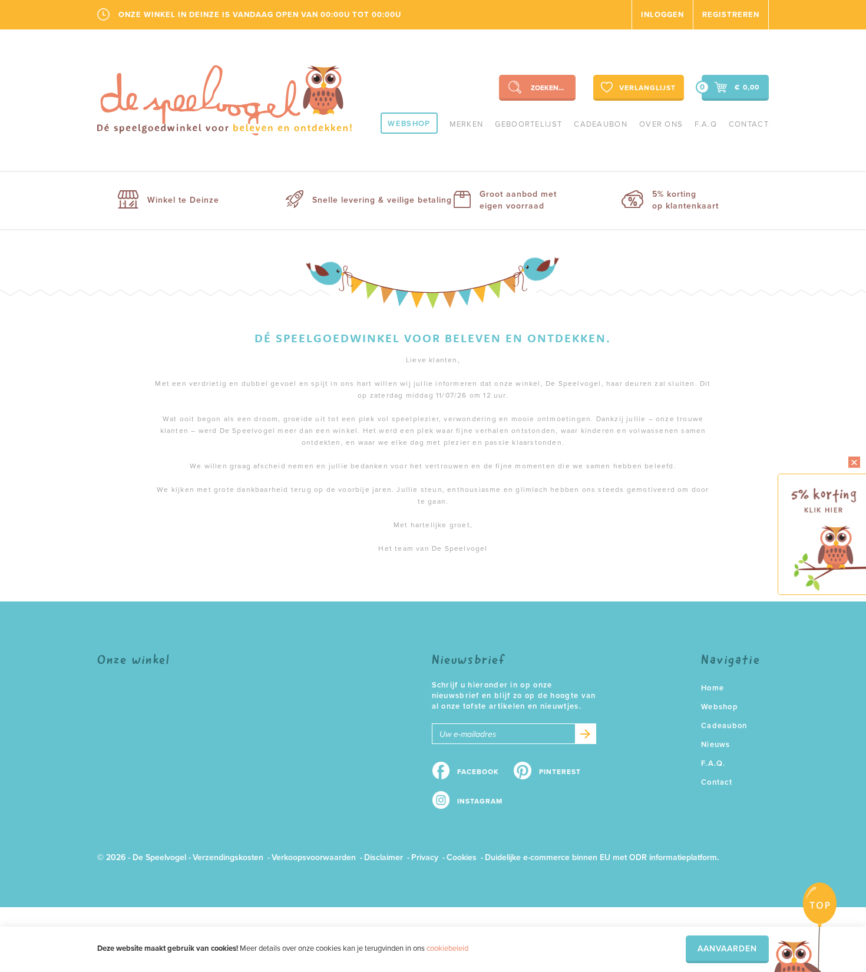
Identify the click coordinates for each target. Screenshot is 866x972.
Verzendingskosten (228, 857)
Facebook (478, 772)
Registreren (730, 14)
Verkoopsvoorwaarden (314, 857)
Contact (749, 124)
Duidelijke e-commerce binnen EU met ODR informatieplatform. (602, 857)
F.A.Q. (713, 763)
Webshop (409, 123)
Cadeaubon (600, 124)
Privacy (424, 857)
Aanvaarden (727, 949)
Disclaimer (383, 857)
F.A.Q (706, 124)
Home (712, 688)
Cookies (462, 857)
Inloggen (662, 14)
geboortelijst (528, 124)
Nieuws (716, 744)
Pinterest (560, 772)
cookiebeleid (447, 948)
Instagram (480, 801)
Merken (466, 124)
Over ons (661, 124)
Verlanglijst (647, 88)
